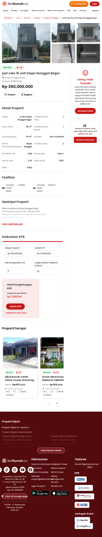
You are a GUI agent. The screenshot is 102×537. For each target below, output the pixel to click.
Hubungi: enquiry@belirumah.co (42, 478)
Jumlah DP (39, 248)
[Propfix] (84, 526)
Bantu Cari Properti (56, 10)
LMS (74, 10)
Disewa (14, 10)
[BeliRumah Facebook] (31, 470)
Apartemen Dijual (93, 466)
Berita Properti (58, 468)
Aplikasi (95, 10)
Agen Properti (38, 486)
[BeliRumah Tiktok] (7, 470)
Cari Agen (24, 10)
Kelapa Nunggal (51, 18)
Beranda (8, 18)
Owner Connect (38, 10)
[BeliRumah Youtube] (23, 470)
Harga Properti (12, 248)
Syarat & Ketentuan (41, 464)
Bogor (37, 18)
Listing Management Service (57, 479)
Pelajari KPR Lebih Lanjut (16, 312)
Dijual (5, 10)
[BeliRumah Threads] (15, 470)
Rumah (27, 18)
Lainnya (82, 10)
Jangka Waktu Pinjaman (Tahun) (46, 264)
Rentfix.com (57, 486)
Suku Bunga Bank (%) (15, 262)
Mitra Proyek (57, 472)
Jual (18, 18)
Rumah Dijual (81, 464)
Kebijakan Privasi (59, 464)
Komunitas (36, 468)
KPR (68, 10)
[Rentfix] (82, 520)
